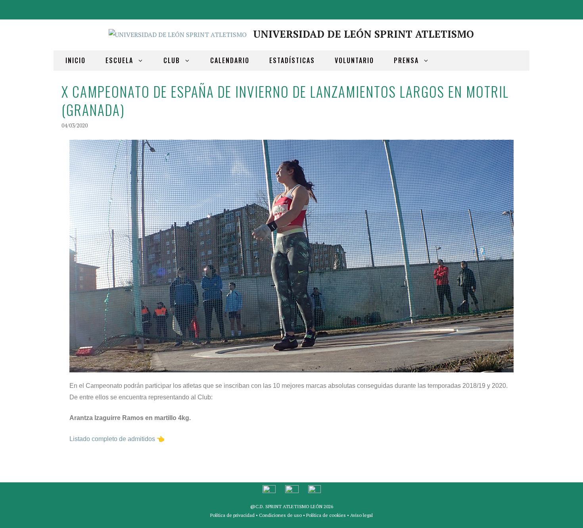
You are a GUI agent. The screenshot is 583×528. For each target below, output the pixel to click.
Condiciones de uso (280, 515)
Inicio (75, 60)
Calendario (229, 60)
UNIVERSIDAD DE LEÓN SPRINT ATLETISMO (363, 33)
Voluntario (354, 60)
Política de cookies (326, 515)
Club (171, 60)
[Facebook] (480, 8)
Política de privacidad (232, 515)
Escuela (119, 60)
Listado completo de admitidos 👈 (117, 439)
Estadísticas (292, 60)
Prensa (406, 60)
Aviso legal (361, 515)
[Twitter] (499, 8)
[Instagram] (518, 8)
